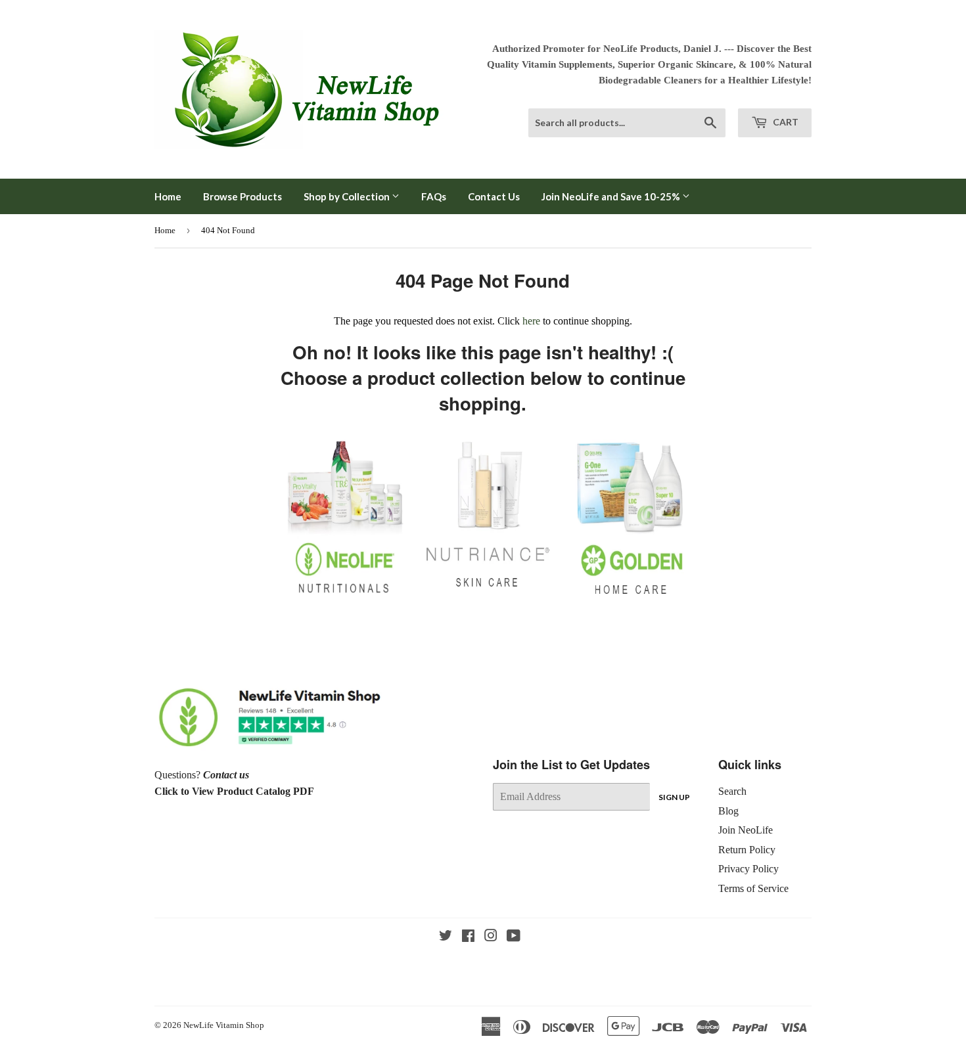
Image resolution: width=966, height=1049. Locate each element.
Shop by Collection (348, 196)
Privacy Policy (748, 868)
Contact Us (494, 196)
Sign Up (674, 797)
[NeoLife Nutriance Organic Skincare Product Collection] (487, 589)
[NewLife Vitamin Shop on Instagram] (490, 937)
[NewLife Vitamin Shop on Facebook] (468, 937)
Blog (728, 810)
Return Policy (746, 849)
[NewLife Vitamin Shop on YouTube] (513, 937)
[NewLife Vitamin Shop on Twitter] (445, 937)
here (531, 320)
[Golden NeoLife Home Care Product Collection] (630, 596)
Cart (784, 121)
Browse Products (242, 196)
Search (732, 791)
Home (167, 196)
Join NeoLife (745, 830)
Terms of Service (753, 888)
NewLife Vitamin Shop (223, 1025)
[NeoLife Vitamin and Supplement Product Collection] (344, 596)
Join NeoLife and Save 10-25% (611, 196)
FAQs (433, 196)
